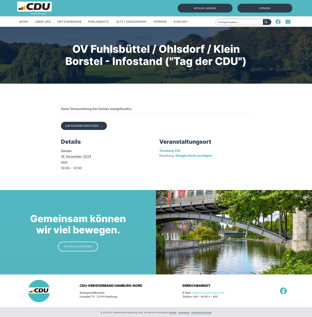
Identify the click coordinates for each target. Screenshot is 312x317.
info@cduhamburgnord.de (208, 292)
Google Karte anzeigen (194, 156)
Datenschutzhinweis (201, 312)
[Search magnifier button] (267, 22)
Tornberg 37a (169, 151)
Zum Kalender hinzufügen (81, 125)
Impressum (184, 312)
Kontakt (173, 312)
